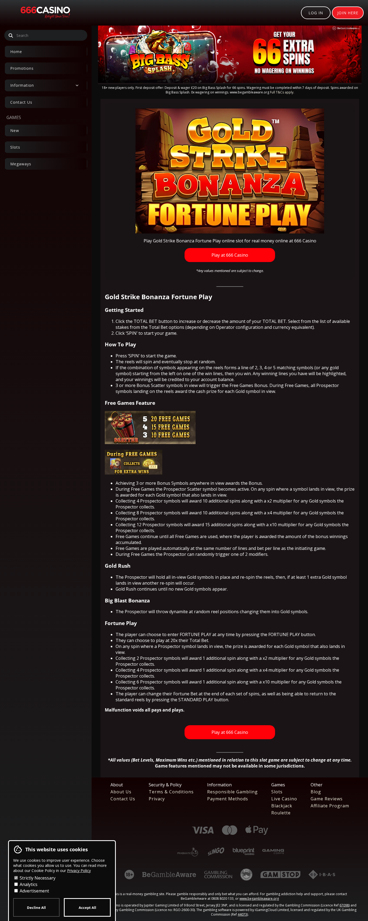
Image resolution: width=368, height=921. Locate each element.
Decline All (36, 907)
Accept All (87, 907)
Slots (15, 147)
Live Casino (284, 799)
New (14, 130)
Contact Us (21, 102)
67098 (344, 905)
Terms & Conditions (171, 792)
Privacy (157, 799)
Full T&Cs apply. (282, 92)
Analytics (28, 884)
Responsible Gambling (232, 792)
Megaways (20, 163)
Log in (315, 12)
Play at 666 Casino (229, 255)
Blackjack (281, 806)
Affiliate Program (330, 806)
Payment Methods (227, 799)
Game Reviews (327, 799)
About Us (120, 792)
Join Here (347, 12)
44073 (242, 914)
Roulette (281, 813)
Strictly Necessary (37, 878)
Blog (316, 792)
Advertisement (34, 891)
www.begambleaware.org (259, 898)
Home (16, 51)
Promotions (22, 68)
